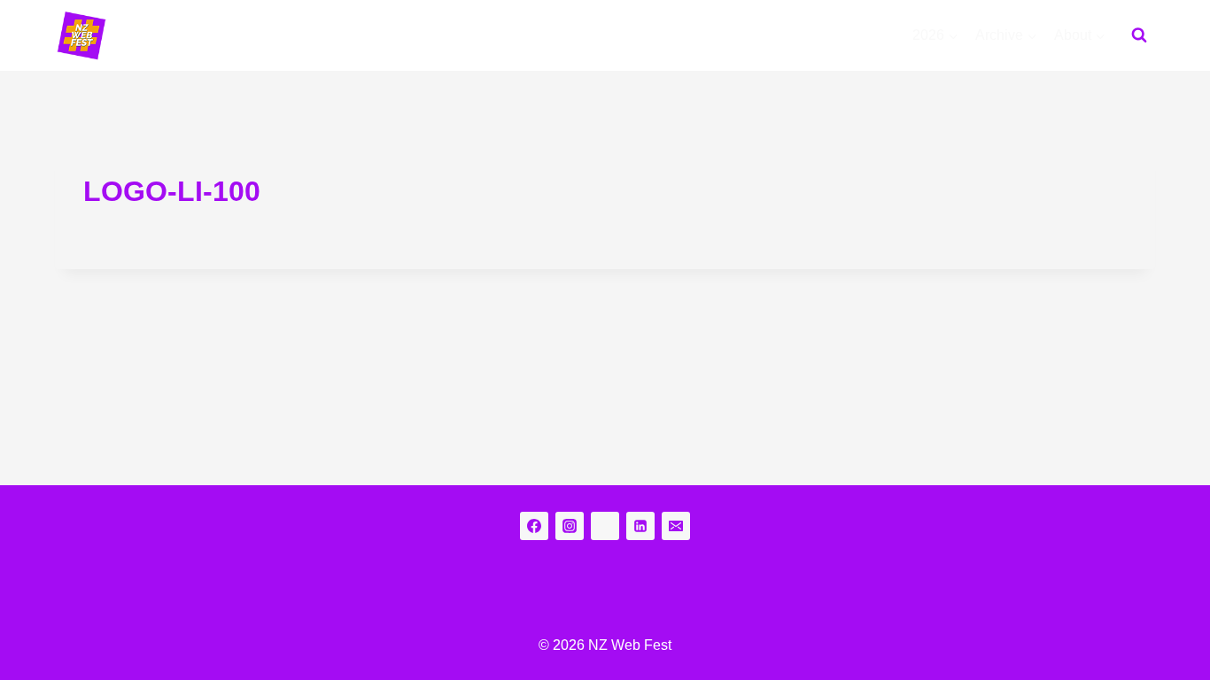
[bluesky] (605, 526)
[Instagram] (569, 526)
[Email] (676, 526)
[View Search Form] (1139, 35)
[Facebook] (534, 526)
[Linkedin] (640, 526)
